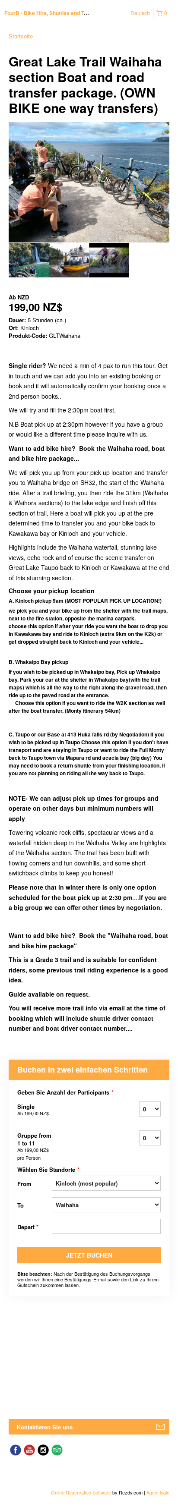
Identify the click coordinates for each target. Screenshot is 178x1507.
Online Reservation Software (81, 1492)
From (24, 1184)
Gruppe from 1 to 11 (34, 1146)
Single (33, 1109)
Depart (27, 1227)
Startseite (21, 36)
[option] (29, 260)
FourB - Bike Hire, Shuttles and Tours (49, 13)
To (20, 1205)
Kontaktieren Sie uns (45, 1427)
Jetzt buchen (89, 1255)
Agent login (157, 1492)
